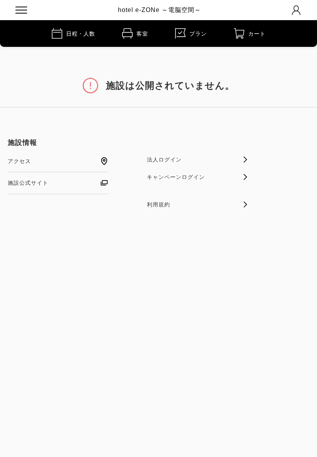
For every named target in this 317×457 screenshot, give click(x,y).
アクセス (19, 161)
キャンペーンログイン (176, 177)
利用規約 (158, 204)
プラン (198, 34)
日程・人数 (80, 34)
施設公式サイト (28, 183)
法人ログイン (164, 159)
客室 (142, 34)
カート (257, 34)
